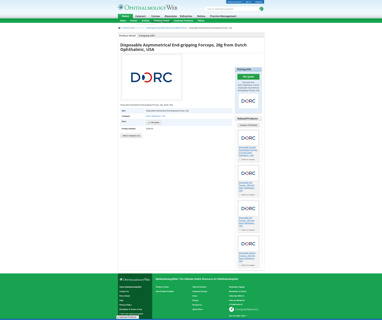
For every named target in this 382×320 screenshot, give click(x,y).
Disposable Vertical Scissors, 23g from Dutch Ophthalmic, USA (247, 257)
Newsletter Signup (237, 287)
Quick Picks (197, 309)
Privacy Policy (125, 305)
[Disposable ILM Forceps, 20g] (248, 173)
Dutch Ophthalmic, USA (155, 116)
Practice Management (223, 16)
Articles (145, 20)
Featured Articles (199, 291)
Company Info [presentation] (147, 35)
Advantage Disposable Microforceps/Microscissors (166, 28)
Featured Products (183, 20)
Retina (201, 16)
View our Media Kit (237, 300)
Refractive (186, 16)
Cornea (155, 16)
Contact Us (124, 291)
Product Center (162, 20)
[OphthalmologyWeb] (147, 7)
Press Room (124, 296)
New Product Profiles (165, 291)
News (123, 20)
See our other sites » (238, 316)
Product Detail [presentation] (127, 35)
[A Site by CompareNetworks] (244, 312)
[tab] (127, 35)
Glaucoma (171, 16)
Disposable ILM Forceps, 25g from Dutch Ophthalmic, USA (247, 222)
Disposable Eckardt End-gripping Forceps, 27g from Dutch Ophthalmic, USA (248, 151)
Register (258, 1)
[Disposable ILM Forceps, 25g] (248, 208)
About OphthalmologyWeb (130, 287)
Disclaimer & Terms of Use (130, 309)
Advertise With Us (236, 296)
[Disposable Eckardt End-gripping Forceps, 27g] (248, 138)
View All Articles (199, 287)
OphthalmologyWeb (119, 28)
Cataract (140, 16)
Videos (201, 20)
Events (133, 20)
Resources (197, 305)
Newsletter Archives (238, 291)
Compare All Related (248, 125)
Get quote (155, 122)
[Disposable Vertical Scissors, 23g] (248, 243)
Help (121, 300)
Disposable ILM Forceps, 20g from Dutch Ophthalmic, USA (247, 186)
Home (125, 16)
